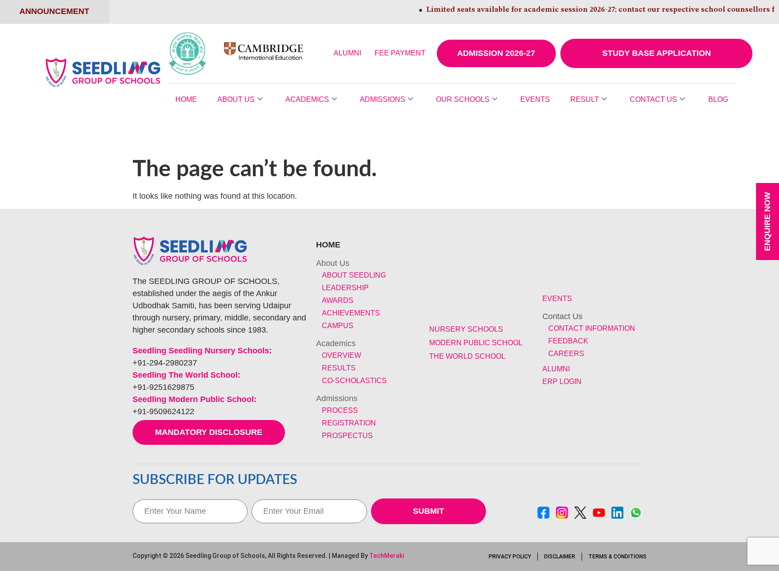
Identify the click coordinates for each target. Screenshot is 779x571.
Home (186, 99)
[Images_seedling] (543, 513)
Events (535, 99)
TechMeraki (386, 555)
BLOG (718, 99)
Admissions (382, 99)
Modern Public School (475, 343)
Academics (307, 99)
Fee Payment (400, 53)
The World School (467, 356)
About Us (236, 99)
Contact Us (653, 99)
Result (584, 99)
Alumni (347, 53)
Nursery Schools (466, 329)
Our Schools (463, 99)
